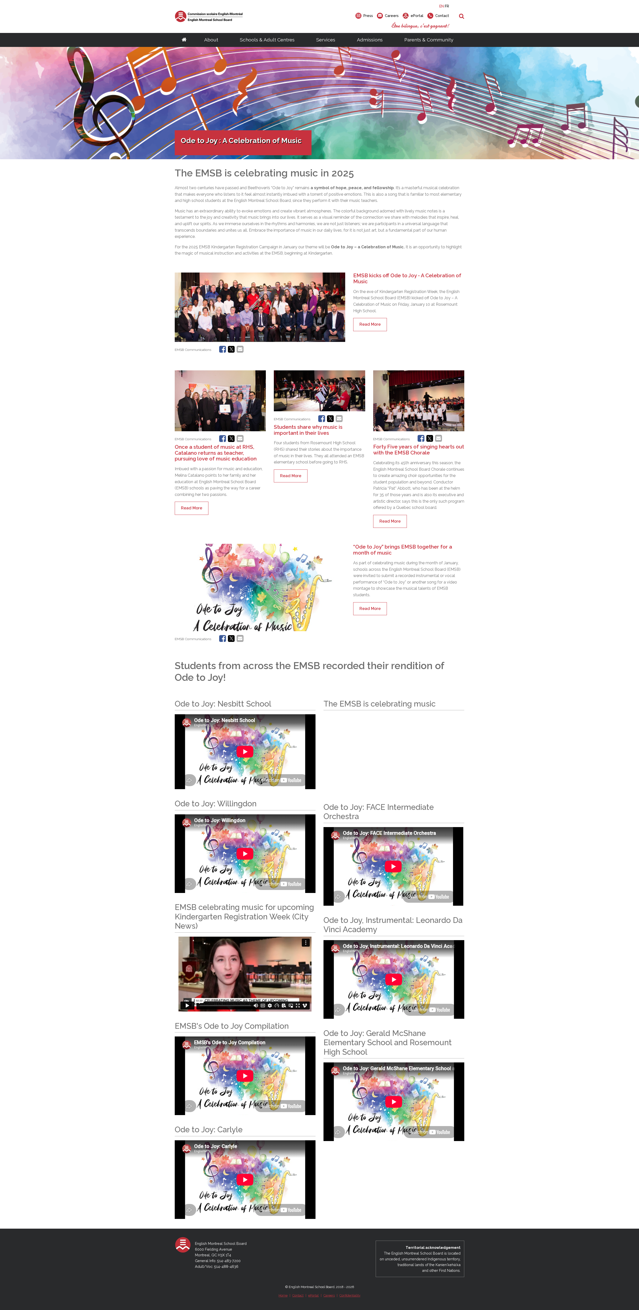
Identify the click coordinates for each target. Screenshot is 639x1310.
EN (441, 6)
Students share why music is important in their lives (308, 430)
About (211, 39)
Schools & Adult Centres (267, 39)
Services (325, 39)
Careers (329, 1295)
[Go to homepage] (184, 40)
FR (447, 6)
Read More (370, 324)
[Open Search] (461, 16)
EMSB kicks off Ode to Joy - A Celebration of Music (407, 278)
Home (283, 1295)
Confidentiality (349, 1295)
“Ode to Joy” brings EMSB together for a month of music (402, 550)
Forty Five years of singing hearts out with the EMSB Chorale (418, 449)
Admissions (370, 39)
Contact (298, 1295)
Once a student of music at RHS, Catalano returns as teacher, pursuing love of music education (216, 453)
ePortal (313, 1295)
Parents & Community (428, 39)
